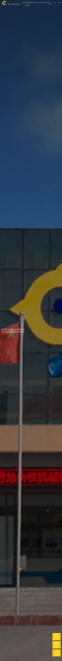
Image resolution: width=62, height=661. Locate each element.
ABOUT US (27, 3)
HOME (23, 2)
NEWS (40, 2)
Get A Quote (49, 3)
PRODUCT (32, 2)
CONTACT (45, 2)
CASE (36, 2)
